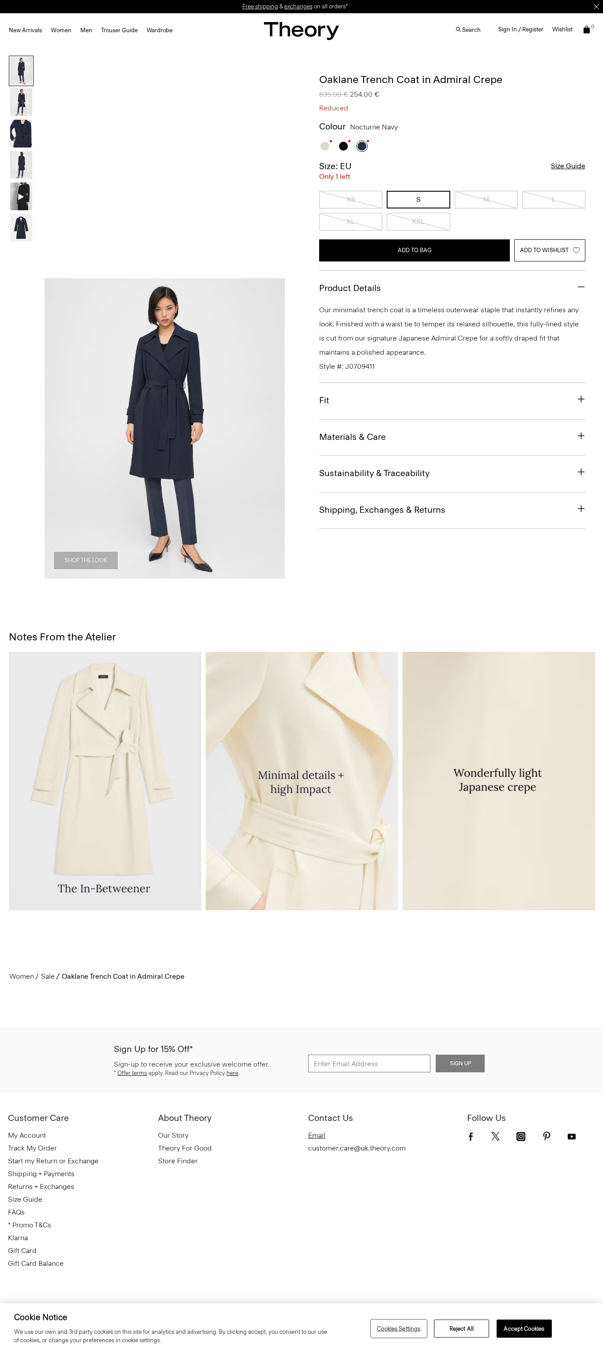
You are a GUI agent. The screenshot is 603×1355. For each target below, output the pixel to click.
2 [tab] (117, 573)
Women (61, 30)
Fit (324, 400)
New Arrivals (25, 30)
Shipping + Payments (41, 1174)
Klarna (18, 1238)
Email (316, 1135)
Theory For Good (185, 1148)
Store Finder (178, 1161)
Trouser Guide (119, 30)
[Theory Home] (301, 30)
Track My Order (32, 1148)
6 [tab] (244, 573)
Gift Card (22, 1250)
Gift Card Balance (36, 1263)
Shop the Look (85, 560)
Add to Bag (415, 250)
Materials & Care (352, 436)
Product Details (350, 288)
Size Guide (568, 166)
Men (86, 30)
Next (272, 429)
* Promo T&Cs (29, 1225)
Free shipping (260, 6)
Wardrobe (160, 30)
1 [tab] (85, 573)
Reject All (461, 1328)
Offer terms (132, 1073)
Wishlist (562, 29)
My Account (27, 1135)
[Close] (596, 6)
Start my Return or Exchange (53, 1161)
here (232, 1073)
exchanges (298, 6)
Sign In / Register (520, 29)
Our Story (173, 1135)
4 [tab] (180, 573)
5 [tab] (212, 573)
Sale (48, 976)
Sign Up (460, 1063)
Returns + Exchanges (41, 1186)
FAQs (16, 1212)
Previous (57, 429)
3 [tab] (148, 573)
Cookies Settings (398, 1328)
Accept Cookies (524, 1328)
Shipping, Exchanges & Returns (382, 509)
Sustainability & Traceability (374, 473)
